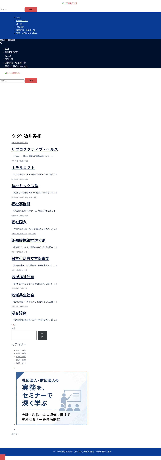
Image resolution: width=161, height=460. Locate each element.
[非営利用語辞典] (69, 3)
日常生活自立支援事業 (30, 258)
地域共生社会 (23, 295)
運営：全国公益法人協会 (26, 33)
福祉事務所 (21, 204)
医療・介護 (24, 143)
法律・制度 (32, 197)
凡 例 (19, 24)
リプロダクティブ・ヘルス (35, 149)
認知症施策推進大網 (28, 240)
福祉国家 (19, 222)
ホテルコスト (23, 167)
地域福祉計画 (23, 277)
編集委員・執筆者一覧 (25, 30)
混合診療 (19, 313)
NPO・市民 (21, 350)
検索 (13, 328)
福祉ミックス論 (25, 186)
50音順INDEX (22, 21)
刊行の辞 (20, 27)
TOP (18, 17)
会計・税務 (21, 353)
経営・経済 (21, 363)
